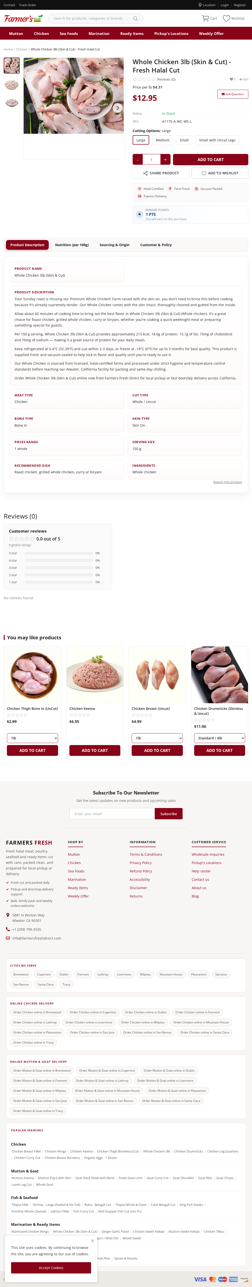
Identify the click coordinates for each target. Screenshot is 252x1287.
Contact (9, 5)
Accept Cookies (51, 1267)
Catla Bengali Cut (163, 1205)
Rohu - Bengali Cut (97, 1205)
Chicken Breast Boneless (62, 1158)
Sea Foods (69, 33)
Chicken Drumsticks (188, 1151)
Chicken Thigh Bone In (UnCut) (32, 708)
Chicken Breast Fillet (26, 1151)
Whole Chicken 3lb (156, 1151)
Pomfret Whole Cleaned (29, 1211)
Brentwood (20, 974)
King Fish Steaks (191, 1205)
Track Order (27, 5)
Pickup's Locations (171, 33)
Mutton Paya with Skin (54, 1178)
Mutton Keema (23, 1178)
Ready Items (131, 33)
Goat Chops (225, 1178)
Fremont (83, 974)
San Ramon (21, 984)
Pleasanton (198, 974)
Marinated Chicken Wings (30, 1231)
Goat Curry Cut (158, 1178)
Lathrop (103, 974)
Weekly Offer (211, 33)
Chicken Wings (55, 1151)
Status (137, 113)
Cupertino (44, 974)
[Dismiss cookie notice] (92, 1240)
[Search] (135, 18)
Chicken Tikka (214, 1231)
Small (184, 140)
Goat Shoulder (183, 1178)
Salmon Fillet (59, 1211)
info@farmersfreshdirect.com (36, 938)
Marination (99, 33)
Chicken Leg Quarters (222, 1151)
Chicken (41, 33)
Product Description (27, 244)
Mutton (16, 33)
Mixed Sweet (132, 1238)
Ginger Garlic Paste (115, 1231)
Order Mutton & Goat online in (41, 1070)
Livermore (124, 974)
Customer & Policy (156, 244)
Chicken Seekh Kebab (148, 1231)
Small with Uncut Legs (217, 140)
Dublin (64, 974)
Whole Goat (44, 1184)
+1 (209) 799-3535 (26, 929)
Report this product (227, 482)
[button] (118, 108)
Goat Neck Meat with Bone (94, 1178)
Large (140, 140)
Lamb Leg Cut (22, 1184)
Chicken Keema (82, 708)
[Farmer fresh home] (23, 18)
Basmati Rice (101, 1258)
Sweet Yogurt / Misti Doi (100, 1238)
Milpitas (145, 974)
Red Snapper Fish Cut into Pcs (120, 1211)
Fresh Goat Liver (130, 1178)
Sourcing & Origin (114, 244)
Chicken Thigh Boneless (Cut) (118, 1151)
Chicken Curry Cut (27, 1158)
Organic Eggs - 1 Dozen (100, 1158)
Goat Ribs (205, 1178)
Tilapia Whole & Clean (131, 1205)
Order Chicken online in (37, 1012)
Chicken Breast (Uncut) (151, 708)
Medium (163, 140)
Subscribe (168, 813)
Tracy (66, 984)
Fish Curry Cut (83, 1211)
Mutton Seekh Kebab (184, 1231)
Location (209, 5)
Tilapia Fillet (20, 1205)
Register (240, 5)
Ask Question (235, 94)
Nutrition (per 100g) (72, 244)
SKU (136, 121)
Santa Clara (46, 984)
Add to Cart (211, 159)
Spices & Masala (125, 1258)
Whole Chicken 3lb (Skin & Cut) (75, 1231)
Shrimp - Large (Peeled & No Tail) (56, 1205)
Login (225, 5)
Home (8, 49)
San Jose (221, 974)
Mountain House (171, 974)
